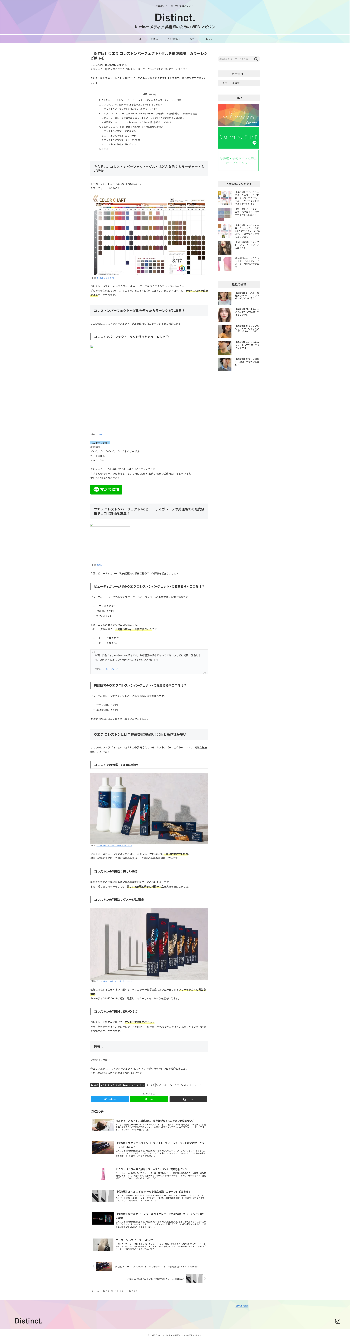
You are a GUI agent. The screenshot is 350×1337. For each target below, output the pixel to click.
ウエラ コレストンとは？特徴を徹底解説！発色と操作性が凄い (132, 126)
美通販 (99, 565)
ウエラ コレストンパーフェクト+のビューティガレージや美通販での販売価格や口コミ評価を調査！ (150, 113)
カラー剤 (176, 1085)
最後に (104, 148)
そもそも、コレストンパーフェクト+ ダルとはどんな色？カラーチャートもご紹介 (141, 100)
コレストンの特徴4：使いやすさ (120, 144)
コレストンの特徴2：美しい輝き (120, 135)
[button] (256, 59)
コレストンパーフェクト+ (134, 1085)
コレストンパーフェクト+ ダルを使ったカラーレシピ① (131, 109)
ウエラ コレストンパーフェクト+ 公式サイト (114, 845)
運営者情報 (241, 1306)
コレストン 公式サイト (106, 278)
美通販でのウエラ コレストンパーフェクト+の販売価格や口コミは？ (137, 122)
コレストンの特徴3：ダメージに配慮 (122, 140)
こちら (99, 434)
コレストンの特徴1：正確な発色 (120, 131)
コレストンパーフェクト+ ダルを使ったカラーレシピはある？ (131, 104)
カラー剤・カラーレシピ (112, 1085)
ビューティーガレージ (109, 669)
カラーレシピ (163, 1085)
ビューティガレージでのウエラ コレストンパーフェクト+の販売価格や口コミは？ (144, 117)
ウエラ (95, 1085)
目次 (145, 94)
